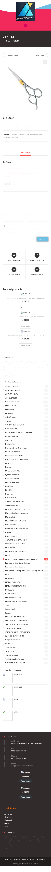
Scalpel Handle (10, 609)
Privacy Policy (41, 859)
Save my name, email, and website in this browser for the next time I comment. (24, 230)
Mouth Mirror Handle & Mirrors (16, 528)
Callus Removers (11, 417)
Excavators (9, 463)
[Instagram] (21, 364)
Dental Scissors (10, 444)
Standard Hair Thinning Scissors (16, 624)
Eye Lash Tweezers (12, 475)
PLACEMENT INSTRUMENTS (15, 551)
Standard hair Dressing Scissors (16, 621)
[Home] (3, 41)
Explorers (8, 467)
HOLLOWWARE (11, 498)
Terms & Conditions (28, 859)
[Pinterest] (29, 364)
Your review (8, 189)
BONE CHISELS (10, 406)
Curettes (8, 440)
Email (29, 214)
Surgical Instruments (12, 640)
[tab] (26, 152)
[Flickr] (36, 364)
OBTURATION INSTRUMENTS (16, 540)
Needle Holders (10, 536)
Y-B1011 (25, 339)
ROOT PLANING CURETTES (15, 598)
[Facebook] (14, 364)
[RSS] (14, 372)
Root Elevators (10, 594)
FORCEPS (8, 490)
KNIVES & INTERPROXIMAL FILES (17, 509)
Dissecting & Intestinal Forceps (16, 448)
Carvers (8, 421)
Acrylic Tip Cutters (12, 386)
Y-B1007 (25, 301)
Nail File (8, 532)
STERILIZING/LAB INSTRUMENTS (17, 632)
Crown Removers (11, 436)
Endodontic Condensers (14, 456)
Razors (7, 575)
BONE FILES (9, 410)
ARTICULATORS (11, 398)
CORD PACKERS (11, 429)
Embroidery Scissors (12, 452)
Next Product (40, 55)
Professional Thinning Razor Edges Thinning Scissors (24, 571)
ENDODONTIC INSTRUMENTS (16, 459)
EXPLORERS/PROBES (13, 471)
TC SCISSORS (10, 651)
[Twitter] (6, 364)
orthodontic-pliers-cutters (15, 544)
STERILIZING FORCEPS (13, 628)
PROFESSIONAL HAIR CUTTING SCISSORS (31, 298)
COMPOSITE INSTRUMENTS (15, 425)
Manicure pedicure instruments (16, 513)
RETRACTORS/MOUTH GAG (15, 586)
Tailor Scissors (10, 647)
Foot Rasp (9, 486)
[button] (25, 25)
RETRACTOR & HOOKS (13, 582)
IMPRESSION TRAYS (12, 505)
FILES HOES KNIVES (12, 482)
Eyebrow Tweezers (12, 479)
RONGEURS (9, 590)
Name (5, 214)
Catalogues (8, 817)
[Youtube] (6, 372)
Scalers (7, 605)
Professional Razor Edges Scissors (17, 563)
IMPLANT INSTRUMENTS (14, 502)
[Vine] (44, 364)
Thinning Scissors (11, 655)
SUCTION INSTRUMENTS (14, 636)
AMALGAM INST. (11, 394)
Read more (25, 308)
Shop (6, 826)
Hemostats (9, 494)
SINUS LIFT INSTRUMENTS (15, 617)
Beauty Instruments (19, 134)
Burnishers (9, 413)
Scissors (8, 613)
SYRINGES (9, 644)
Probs (7, 555)
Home (6, 823)
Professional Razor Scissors (15, 567)
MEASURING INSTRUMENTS (15, 521)
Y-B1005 (25, 320)
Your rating (8, 182)
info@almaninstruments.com (22, 766)
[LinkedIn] (28, 839)
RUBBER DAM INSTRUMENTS (16, 601)
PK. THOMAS (10, 548)
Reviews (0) (25, 152)
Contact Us (8, 820)
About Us (8, 814)
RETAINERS (9, 578)
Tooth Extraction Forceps (14, 659)
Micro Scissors (10, 525)
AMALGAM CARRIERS (13, 390)
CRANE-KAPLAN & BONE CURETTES (18, 432)
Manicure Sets (10, 517)
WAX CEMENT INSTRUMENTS (16, 663)
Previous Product (12, 55)
